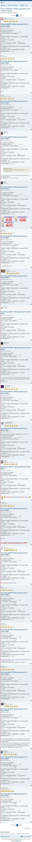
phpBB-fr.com (18, 841)
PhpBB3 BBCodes (17, 840)
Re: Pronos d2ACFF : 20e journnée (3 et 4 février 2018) (16, 312)
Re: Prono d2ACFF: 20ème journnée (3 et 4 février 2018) (14, 62)
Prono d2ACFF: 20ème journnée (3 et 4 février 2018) (15, 10)
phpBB (9, 839)
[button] (21, 15)
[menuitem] (3, 3)
